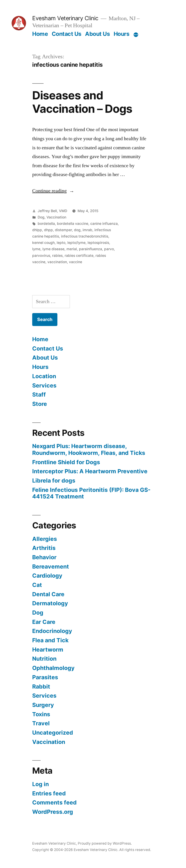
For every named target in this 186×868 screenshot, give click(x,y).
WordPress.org (52, 811)
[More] (136, 34)
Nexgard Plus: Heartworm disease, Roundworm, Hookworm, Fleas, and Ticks (88, 449)
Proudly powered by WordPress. (105, 843)
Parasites (45, 677)
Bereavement (50, 566)
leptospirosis (98, 242)
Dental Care (48, 594)
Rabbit (41, 686)
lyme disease (53, 249)
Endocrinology (52, 631)
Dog (41, 217)
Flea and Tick (50, 640)
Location (44, 376)
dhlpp (37, 230)
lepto (61, 242)
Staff (39, 394)
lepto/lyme (76, 242)
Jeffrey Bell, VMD (52, 211)
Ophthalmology (53, 667)
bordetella (46, 223)
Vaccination (56, 217)
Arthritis (44, 547)
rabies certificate (79, 255)
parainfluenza (90, 249)
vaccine (75, 262)
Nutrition (44, 658)
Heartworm (47, 649)
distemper (63, 230)
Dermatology (50, 603)
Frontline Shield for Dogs (66, 462)
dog (77, 230)
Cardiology (47, 575)
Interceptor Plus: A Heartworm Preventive (89, 471)
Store (39, 403)
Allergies (44, 538)
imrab (87, 230)
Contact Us (66, 33)
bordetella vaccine (72, 223)
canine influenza (104, 223)
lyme (36, 249)
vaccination (57, 262)
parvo (109, 249)
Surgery (43, 704)
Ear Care (43, 621)
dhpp (48, 230)
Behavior (44, 557)
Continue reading (53, 191)
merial (71, 249)
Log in (40, 784)
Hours (122, 33)
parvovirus (41, 255)
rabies (57, 255)
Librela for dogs (53, 480)
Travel (41, 723)
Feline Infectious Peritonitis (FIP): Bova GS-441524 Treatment (91, 493)
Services (44, 385)
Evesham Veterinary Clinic (65, 18)
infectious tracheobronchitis (84, 236)
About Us (97, 33)
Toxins (41, 714)
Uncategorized (52, 732)
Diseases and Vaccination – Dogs (82, 101)
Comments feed (54, 802)
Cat (37, 584)
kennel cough (43, 242)
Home (40, 33)
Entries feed (49, 793)
